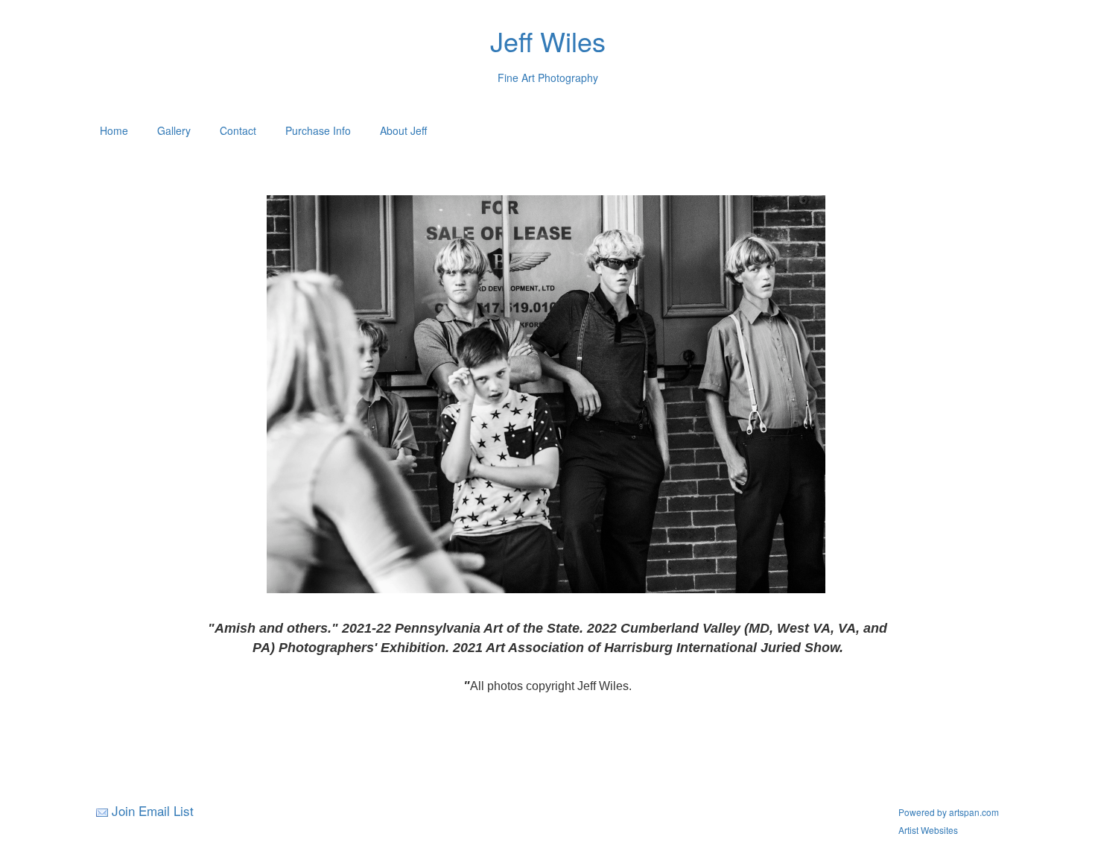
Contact (238, 130)
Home (114, 130)
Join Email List (153, 810)
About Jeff (403, 130)
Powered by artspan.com (948, 812)
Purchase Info (318, 130)
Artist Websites (928, 829)
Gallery (174, 130)
